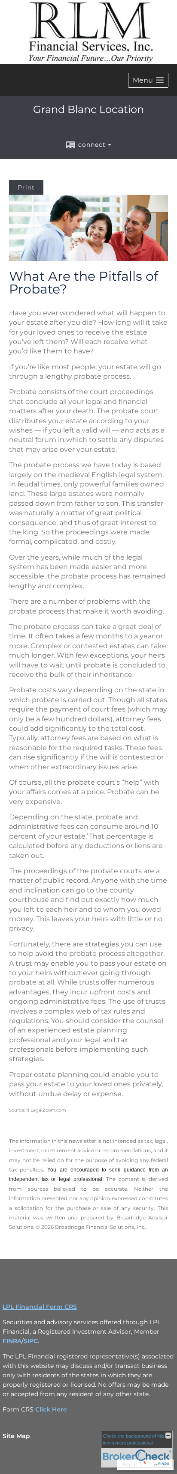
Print (26, 187)
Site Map (16, 1436)
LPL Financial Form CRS (40, 1307)
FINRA (12, 1341)
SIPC (31, 1341)
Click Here (51, 1409)
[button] (148, 80)
